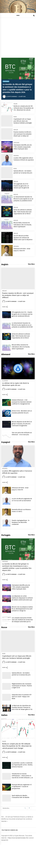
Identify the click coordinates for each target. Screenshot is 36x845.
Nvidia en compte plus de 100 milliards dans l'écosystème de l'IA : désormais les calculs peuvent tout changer (16, 746)
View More (31, 264)
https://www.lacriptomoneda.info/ (18, 838)
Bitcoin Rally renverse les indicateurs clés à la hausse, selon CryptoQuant (23, 224)
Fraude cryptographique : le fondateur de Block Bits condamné (20, 522)
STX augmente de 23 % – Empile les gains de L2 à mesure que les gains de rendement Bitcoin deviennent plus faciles (23, 187)
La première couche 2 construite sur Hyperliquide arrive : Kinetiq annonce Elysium (22, 765)
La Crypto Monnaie (11, 96)
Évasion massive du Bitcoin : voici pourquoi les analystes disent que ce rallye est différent (18, 295)
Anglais (16, 129)
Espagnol (16, 155)
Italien (15, 103)
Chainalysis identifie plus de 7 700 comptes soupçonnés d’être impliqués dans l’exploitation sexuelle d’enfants (23, 149)
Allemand (5, 380)
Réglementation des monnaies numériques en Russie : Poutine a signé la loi (22, 686)
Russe (15, 116)
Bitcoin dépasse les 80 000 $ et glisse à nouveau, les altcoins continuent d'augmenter (22, 423)
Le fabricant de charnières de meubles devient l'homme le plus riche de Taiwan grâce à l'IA (22, 707)
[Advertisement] (18, 36)
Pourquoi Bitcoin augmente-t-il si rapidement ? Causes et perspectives (22, 786)
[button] (34, 16)
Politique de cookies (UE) (10, 830)
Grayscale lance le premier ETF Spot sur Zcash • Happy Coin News (21, 696)
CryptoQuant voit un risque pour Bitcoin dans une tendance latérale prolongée (23, 121)
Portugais (6, 81)
